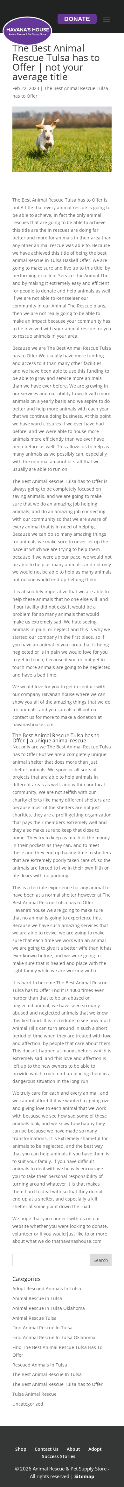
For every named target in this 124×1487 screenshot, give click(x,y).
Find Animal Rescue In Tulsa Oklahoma (53, 1337)
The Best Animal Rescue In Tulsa (47, 1374)
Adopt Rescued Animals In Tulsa (46, 1288)
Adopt (95, 1449)
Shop (20, 1449)
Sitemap (84, 1476)
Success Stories (58, 1456)
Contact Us (47, 1449)
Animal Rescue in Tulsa (37, 1298)
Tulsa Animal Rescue (34, 1394)
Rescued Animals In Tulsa (39, 1365)
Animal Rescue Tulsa (34, 1318)
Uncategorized (27, 1404)
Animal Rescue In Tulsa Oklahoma (48, 1308)
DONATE (77, 19)
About (73, 1449)
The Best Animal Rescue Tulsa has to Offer (57, 1384)
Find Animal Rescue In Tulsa (42, 1328)
